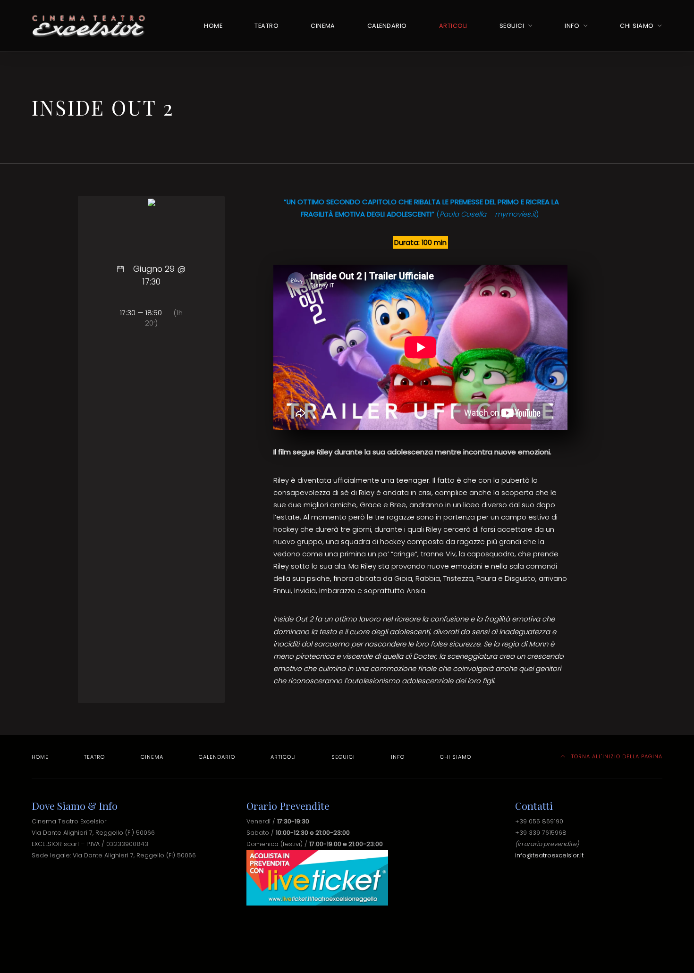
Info (572, 26)
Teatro (266, 26)
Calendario (387, 26)
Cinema (323, 26)
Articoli (453, 26)
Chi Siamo (637, 26)
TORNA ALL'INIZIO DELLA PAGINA (615, 756)
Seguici (512, 26)
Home (213, 26)
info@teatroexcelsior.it (549, 855)
